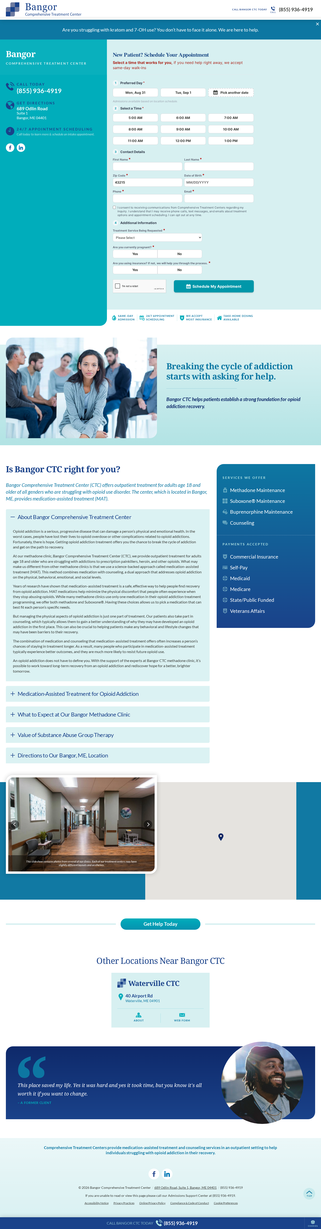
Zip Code (120, 175)
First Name (122, 159)
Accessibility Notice (97, 1203)
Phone (118, 191)
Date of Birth (194, 175)
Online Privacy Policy (152, 1203)
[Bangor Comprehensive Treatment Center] (76, 9)
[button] (221, 837)
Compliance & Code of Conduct (189, 1203)
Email (189, 191)
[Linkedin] (20, 147)
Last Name (193, 159)
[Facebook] (10, 147)
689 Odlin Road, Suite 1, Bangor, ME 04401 (185, 1188)
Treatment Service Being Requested (139, 230)
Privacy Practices (124, 1203)
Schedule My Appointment (216, 286)
